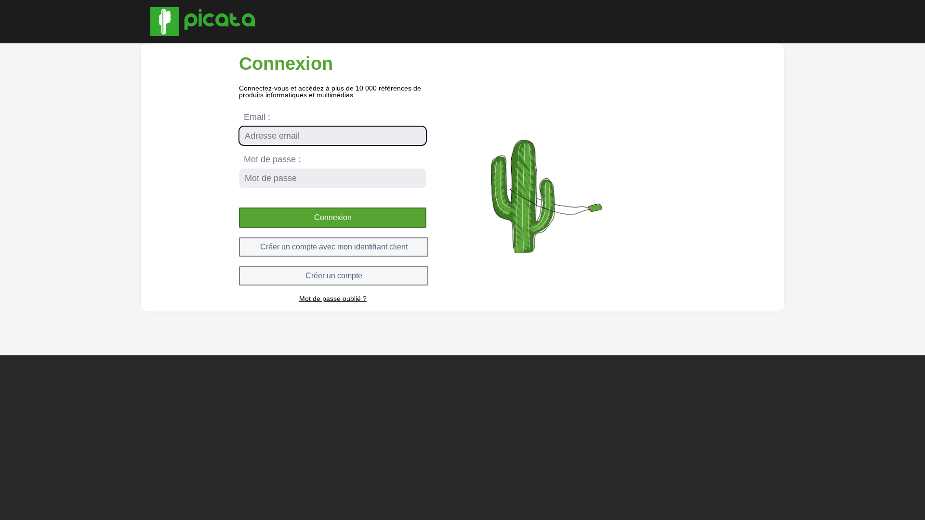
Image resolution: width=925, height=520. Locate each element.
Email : (257, 117)
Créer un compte (333, 276)
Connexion (333, 217)
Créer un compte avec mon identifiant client (334, 247)
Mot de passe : (272, 159)
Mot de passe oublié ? (333, 298)
